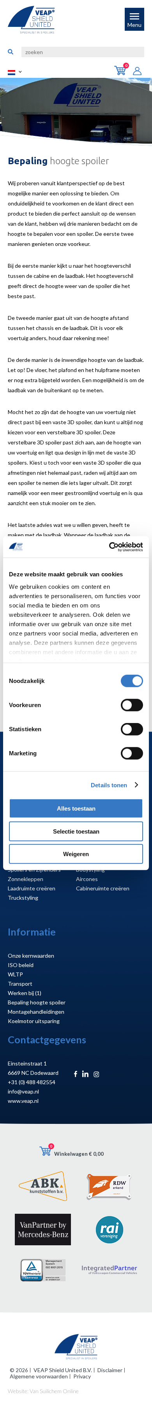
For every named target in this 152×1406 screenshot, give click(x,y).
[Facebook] (75, 1075)
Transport (20, 983)
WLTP (15, 974)
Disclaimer (109, 1370)
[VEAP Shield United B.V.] (31, 19)
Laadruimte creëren (31, 888)
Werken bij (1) (24, 993)
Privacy (82, 1376)
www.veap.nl (23, 1100)
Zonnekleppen (25, 879)
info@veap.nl (23, 1091)
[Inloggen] (140, 72)
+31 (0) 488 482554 (31, 1082)
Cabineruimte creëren (102, 888)
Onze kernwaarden (31, 955)
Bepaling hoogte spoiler (36, 1002)
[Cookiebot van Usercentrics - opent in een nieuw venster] (109, 547)
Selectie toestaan (76, 831)
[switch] (132, 705)
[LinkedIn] (85, 1075)
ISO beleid (21, 965)
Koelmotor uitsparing (34, 1021)
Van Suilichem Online (54, 1391)
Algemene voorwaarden (39, 1376)
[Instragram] (96, 1075)
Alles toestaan (76, 808)
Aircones (87, 879)
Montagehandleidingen (36, 1011)
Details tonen (109, 784)
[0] (123, 73)
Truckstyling (23, 897)
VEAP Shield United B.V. (63, 1370)
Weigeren (76, 854)
